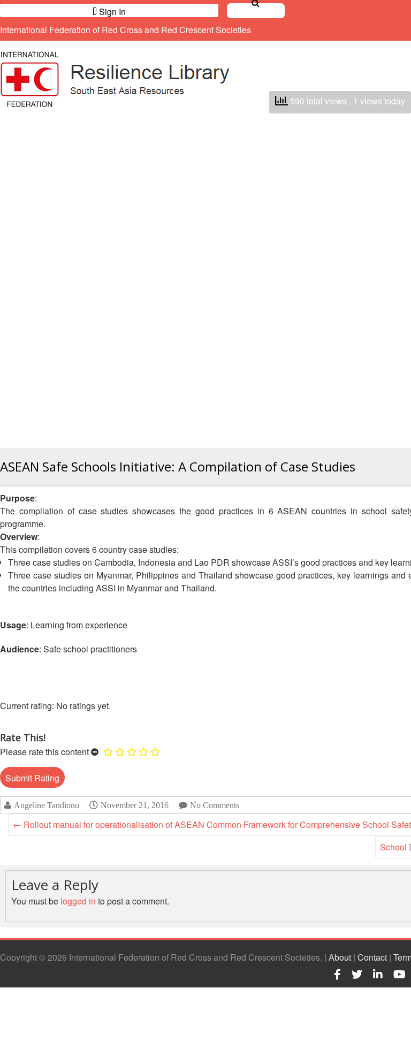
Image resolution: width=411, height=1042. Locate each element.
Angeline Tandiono (46, 805)
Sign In (111, 11)
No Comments (214, 805)
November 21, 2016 (135, 805)
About (340, 957)
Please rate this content (44, 752)
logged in (78, 901)
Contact (372, 957)
